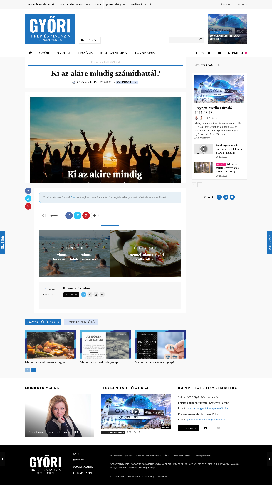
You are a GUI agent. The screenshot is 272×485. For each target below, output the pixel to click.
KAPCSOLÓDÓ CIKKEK (43, 322)
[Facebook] (196, 52)
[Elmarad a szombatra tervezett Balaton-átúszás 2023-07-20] (2, 459)
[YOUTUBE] (205, 428)
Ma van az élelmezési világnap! (46, 362)
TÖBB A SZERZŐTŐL (81, 322)
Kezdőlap (96, 62)
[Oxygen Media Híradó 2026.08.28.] (227, 29)
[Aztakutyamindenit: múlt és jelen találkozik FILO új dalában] (203, 149)
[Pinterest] (86, 215)
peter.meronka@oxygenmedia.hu (206, 419)
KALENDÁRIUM (127, 82)
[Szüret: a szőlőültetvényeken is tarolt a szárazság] (203, 167)
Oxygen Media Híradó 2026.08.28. (213, 110)
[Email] (83, 294)
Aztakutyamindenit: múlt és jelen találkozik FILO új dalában (229, 149)
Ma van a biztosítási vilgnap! (154, 362)
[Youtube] (209, 52)
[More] (95, 215)
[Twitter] (77, 215)
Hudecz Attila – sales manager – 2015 (48, 432)
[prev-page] (27, 370)
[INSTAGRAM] (218, 428)
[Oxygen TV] (135, 411)
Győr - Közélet (219, 32)
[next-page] (33, 370)
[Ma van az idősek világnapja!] (105, 344)
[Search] (200, 40)
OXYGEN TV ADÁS (113, 432)
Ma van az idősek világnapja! (100, 362)
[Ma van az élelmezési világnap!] (50, 344)
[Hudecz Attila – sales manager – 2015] (59, 415)
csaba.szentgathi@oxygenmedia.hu (207, 408)
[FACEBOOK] (212, 428)
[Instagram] (203, 52)
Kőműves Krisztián (77, 288)
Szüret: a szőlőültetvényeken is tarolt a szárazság (227, 168)
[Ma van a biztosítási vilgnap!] (160, 344)
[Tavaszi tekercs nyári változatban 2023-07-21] (269, 459)
